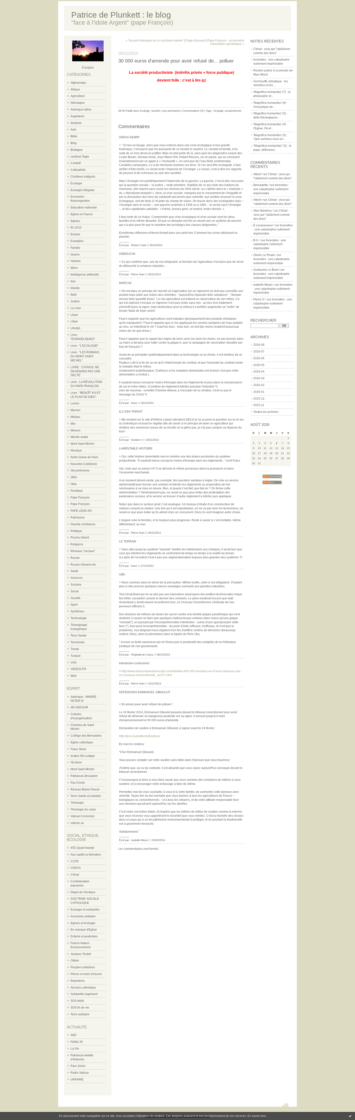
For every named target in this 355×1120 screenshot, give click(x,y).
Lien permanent (171, 110)
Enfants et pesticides (84, 936)
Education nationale (84, 207)
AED (74, 1035)
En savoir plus (257, 1116)
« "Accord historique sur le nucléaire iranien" (155, 40)
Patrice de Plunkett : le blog (121, 14)
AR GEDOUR (79, 707)
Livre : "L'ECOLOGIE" (84, 345)
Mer (73, 423)
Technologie (79, 618)
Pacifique (77, 490)
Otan (74, 484)
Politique (76, 531)
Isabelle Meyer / (263, 284)
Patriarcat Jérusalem (84, 776)
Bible (74, 136)
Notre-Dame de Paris (84, 457)
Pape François (80, 497)
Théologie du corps (83, 809)
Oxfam (75, 960)
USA (74, 662)
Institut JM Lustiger (83, 756)
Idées (74, 268)
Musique (76, 450)
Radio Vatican (80, 1072)
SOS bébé (77, 1000)
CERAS (76, 868)
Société (75, 598)
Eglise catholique (82, 742)
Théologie (77, 802)
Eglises (75, 221)
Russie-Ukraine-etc (83, 564)
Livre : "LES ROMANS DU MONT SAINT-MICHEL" (85, 356)
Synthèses (77, 611)
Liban (74, 315)
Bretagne (77, 150)
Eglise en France (82, 214)
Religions (77, 544)
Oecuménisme (80, 470)
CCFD (75, 861)
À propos (88, 67)
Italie (74, 294)
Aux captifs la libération (86, 854)
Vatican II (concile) (82, 816)
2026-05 (258, 365)
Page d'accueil (195, 40)
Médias (75, 417)
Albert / (258, 174)
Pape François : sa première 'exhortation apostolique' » (225, 42)
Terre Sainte (78, 635)
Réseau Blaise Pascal (85, 789)
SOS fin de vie (80, 1007)
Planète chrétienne (83, 524)
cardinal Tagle (80, 156)
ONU (74, 477)
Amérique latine (81, 109)
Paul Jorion (78, 1066)
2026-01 (258, 392)
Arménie (76, 123)
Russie (75, 558)
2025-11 (258, 405)
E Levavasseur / (263, 225)
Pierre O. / (259, 299)
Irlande (75, 288)
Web (74, 676)
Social (75, 591)
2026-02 (258, 385)
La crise (76, 308)
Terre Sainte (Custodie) (86, 796)
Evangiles (77, 241)
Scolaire (76, 584)
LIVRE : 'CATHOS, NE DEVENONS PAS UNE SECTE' (85, 371)
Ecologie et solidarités (85, 909)
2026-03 (258, 378)
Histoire (76, 261)
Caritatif (76, 163)
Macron (75, 410)
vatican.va (77, 823)
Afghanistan (78, 82)
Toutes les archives (265, 412)
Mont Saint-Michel (82, 443)
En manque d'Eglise (84, 929)
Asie (73, 129)
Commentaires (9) (193, 110)
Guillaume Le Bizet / (266, 269)
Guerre (75, 254)
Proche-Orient (80, 537)
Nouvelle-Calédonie (84, 464)
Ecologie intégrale (82, 190)
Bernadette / (261, 185)
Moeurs (75, 430)
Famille (75, 247)
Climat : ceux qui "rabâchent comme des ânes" (271, 215)
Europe (75, 234)
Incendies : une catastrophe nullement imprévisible (271, 189)
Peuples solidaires (83, 967)
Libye (74, 321)
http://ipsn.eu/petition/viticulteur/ (139, 736)
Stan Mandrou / (263, 210)
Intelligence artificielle (85, 274)
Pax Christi (78, 782)
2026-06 (258, 358)
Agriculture (78, 96)
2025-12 (258, 398)
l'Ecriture (76, 762)
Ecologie (76, 183)
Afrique (75, 89)
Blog (74, 143)
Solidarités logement (84, 994)
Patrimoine (78, 517)
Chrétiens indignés (83, 176)
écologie (218, 110)
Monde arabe (79, 437)
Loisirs (75, 403)
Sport (74, 604)
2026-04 (258, 371)
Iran (73, 281)
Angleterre (77, 116)
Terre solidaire (80, 1014)
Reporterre (78, 980)
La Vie (75, 1048)
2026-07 (258, 351)
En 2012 (76, 227)
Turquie (76, 655)
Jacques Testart (81, 954)
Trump (75, 649)
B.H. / (256, 240)
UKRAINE (77, 1079)
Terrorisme (78, 642)
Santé (74, 571)
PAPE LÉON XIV (81, 510)
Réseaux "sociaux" (83, 551)
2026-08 (258, 344)
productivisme (233, 110)
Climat (75, 874)
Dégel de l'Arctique (83, 892)
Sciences (77, 578)
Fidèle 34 (77, 1042)
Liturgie (75, 328)
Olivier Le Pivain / (264, 255)
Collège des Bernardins (86, 735)
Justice (75, 301)
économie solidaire (83, 916)
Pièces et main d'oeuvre (86, 974)
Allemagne (78, 102)
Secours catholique (83, 987)
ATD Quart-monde (82, 848)
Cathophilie (78, 170)
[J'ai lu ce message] (350, 1116)
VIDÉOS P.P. (78, 669)
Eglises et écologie (83, 923)
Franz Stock (78, 749)
